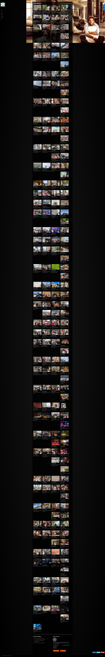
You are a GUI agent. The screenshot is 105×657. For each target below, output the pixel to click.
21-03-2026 (53, 363)
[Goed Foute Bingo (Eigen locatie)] (64, 135)
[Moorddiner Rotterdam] (46, 301)
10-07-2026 (53, 77)
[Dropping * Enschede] (64, 273)
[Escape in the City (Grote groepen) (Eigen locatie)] (55, 385)
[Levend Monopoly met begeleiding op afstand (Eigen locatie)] (46, 227)
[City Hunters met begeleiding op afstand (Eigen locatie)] (46, 209)
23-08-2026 (44, 11)
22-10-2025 (62, 545)
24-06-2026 (62, 123)
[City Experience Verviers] (64, 209)
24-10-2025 (62, 536)
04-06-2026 (44, 186)
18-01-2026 (44, 418)
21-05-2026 (35, 233)
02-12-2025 (62, 454)
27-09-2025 (62, 611)
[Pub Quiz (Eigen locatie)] (64, 431)
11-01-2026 (62, 418)
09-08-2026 (44, 30)
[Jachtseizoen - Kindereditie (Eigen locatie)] (37, 98)
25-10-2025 (35, 536)
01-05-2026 (62, 270)
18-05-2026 (35, 243)
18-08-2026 (62, 21)
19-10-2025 (53, 555)
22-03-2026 (62, 354)
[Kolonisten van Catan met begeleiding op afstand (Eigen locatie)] (64, 61)
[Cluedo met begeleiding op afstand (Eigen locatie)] (46, 5)
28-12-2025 (44, 437)
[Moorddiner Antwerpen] (55, 539)
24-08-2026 (35, 11)
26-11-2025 (62, 463)
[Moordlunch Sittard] (46, 98)
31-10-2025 (53, 509)
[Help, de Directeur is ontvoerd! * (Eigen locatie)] (64, 357)
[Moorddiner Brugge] (46, 476)
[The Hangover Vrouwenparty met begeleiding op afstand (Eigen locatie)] (55, 24)
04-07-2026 (62, 95)
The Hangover (55, 648)
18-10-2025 (35, 565)
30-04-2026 (62, 279)
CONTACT (101, 655)
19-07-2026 (44, 58)
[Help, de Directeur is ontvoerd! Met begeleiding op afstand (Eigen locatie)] (37, 605)
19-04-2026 (44, 297)
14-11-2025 (53, 482)
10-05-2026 (53, 252)
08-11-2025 (62, 491)
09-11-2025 (35, 491)
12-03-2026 (53, 372)
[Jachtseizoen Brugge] (64, 348)
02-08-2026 (53, 30)
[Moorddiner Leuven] (55, 227)
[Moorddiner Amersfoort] (64, 301)
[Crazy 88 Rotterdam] (64, 163)
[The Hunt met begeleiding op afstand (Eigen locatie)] (55, 180)
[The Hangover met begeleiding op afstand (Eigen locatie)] (55, 43)
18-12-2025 (53, 437)
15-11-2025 (35, 482)
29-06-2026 (44, 123)
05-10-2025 (35, 593)
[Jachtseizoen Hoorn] (64, 24)
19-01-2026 (35, 418)
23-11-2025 (62, 472)
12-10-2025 (35, 583)
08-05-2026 (62, 252)
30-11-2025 (53, 463)
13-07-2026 (62, 67)
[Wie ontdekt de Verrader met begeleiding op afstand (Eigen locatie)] (55, 71)
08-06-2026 (62, 150)
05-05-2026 (62, 261)
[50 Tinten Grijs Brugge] (55, 200)
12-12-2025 (44, 454)
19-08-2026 (53, 21)
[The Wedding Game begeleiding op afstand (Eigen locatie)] (64, 5)
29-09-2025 (35, 611)
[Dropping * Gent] (64, 412)
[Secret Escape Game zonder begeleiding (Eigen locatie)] (55, 264)
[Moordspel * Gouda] (46, 117)
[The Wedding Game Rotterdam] (46, 71)
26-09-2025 (35, 630)
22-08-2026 (35, 21)
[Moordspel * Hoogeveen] (64, 512)
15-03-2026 (35, 372)
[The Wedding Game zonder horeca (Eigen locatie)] (37, 190)
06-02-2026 (53, 391)
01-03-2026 (35, 391)
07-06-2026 (53, 159)
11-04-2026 (35, 335)
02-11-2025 (44, 509)
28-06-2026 (53, 123)
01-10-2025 (62, 593)
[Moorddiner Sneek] (55, 503)
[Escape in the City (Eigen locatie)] (55, 144)
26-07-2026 (62, 49)
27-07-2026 (53, 49)
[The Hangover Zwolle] (64, 385)
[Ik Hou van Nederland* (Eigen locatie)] (64, 264)
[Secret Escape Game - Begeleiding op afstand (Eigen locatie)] (37, 5)
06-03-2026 (62, 381)
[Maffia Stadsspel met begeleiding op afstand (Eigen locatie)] (55, 52)
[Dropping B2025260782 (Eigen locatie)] (37, 521)
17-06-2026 (62, 132)
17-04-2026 (53, 307)
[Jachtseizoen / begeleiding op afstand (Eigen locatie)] (37, 43)
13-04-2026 (44, 316)
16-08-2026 (35, 30)
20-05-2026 (53, 233)
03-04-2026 (35, 345)
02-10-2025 (53, 593)
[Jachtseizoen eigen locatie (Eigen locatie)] (55, 237)
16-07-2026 (62, 58)
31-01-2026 (35, 409)
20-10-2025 (35, 555)
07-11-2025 (62, 499)
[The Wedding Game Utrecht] (46, 24)
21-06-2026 (35, 132)
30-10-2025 (53, 518)
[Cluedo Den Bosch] (37, 227)
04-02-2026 (62, 391)
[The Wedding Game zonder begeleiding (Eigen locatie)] (64, 190)
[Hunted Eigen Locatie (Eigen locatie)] (64, 366)
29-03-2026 (53, 345)
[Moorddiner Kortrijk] (64, 394)
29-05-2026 (53, 196)
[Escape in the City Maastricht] (64, 218)
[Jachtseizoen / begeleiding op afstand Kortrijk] (46, 320)
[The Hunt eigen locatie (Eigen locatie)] (46, 521)
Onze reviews (56, 636)
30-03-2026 (44, 345)
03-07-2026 (53, 104)
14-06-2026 (62, 141)
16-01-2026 (53, 418)
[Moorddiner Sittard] (64, 144)
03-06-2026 (53, 186)
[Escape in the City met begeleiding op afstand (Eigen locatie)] (46, 144)
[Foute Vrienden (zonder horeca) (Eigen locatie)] (55, 209)
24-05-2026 (44, 206)
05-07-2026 (44, 87)
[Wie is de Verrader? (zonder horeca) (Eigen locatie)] (55, 98)
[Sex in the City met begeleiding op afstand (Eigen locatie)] (55, 605)
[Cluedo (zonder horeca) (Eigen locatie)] (64, 596)
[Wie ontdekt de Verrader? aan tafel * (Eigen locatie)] (64, 107)
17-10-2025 (53, 565)
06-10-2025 (62, 583)
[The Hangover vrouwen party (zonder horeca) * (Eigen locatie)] (64, 153)
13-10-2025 (62, 573)
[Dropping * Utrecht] (64, 476)
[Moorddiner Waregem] (37, 24)
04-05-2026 (35, 270)
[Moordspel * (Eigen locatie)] (64, 98)
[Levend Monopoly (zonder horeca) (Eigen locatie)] (64, 375)
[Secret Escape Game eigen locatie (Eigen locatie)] (55, 521)
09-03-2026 (62, 372)
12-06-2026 (53, 150)
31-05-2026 (62, 186)
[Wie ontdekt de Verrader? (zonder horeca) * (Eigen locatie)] (55, 366)
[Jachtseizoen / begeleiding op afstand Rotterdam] (37, 209)
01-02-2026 (62, 400)
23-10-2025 (53, 545)
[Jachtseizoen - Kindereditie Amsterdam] (64, 577)
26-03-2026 (62, 345)
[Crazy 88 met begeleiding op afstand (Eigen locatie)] (55, 163)
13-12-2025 (35, 454)
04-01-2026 (62, 427)
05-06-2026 (62, 178)
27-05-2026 (35, 206)
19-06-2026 (44, 132)
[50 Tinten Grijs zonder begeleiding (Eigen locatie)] (55, 5)
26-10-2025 (44, 527)
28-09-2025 (44, 611)
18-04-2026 (35, 307)
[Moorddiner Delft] (55, 301)
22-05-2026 (62, 224)
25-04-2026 (35, 297)
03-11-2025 (35, 509)
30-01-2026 (44, 409)
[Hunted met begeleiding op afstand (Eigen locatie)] (64, 71)
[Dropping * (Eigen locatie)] (64, 255)
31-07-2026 (35, 49)
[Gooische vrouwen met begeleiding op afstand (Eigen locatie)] (55, 357)
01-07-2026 (62, 104)
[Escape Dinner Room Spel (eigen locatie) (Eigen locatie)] (46, 448)
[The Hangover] (3, 4)
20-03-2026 (62, 363)
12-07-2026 (35, 77)
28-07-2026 (44, 49)
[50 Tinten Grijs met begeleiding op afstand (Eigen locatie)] (46, 282)
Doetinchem (54, 647)
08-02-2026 (44, 391)
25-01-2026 (53, 409)
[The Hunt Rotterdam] (64, 52)
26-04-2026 (35, 288)
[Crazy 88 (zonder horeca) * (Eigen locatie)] (64, 200)
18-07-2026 (53, 58)
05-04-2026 (44, 335)
